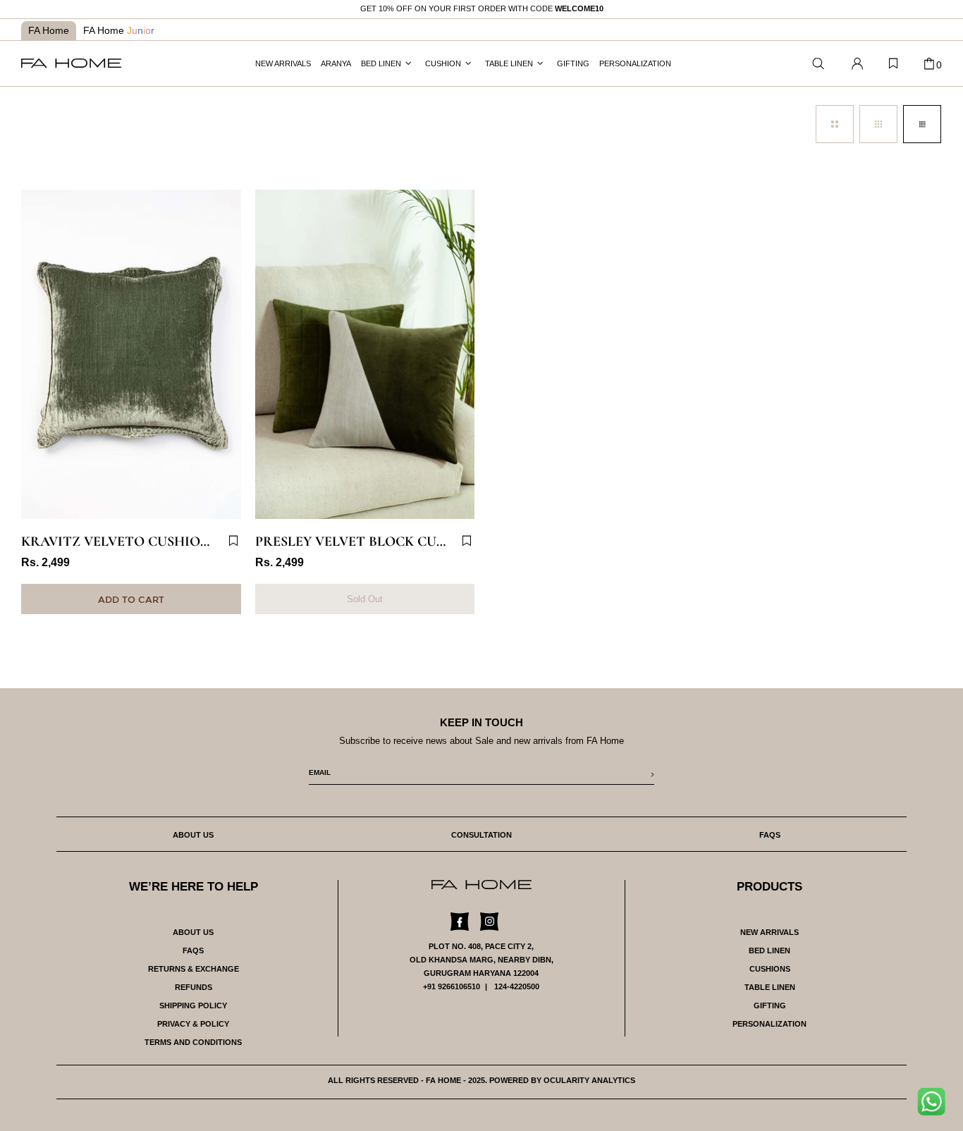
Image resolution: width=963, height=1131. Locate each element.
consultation (481, 835)
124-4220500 (516, 986)
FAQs (193, 950)
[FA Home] (818, 63)
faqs (769, 835)
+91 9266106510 (451, 986)
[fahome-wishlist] (893, 63)
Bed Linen (769, 950)
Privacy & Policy (193, 1024)
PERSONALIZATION (769, 1024)
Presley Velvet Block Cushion (365, 541)
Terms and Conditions (193, 1042)
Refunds (193, 987)
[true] (936, 1105)
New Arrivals (769, 932)
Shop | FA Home (71, 63)
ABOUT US (193, 932)
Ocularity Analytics (589, 1080)
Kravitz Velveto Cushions (119, 541)
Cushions (769, 969)
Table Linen (769, 987)
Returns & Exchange (193, 969)
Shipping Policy (193, 1005)
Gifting (770, 1005)
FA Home (48, 30)
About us (193, 835)
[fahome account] (857, 63)
